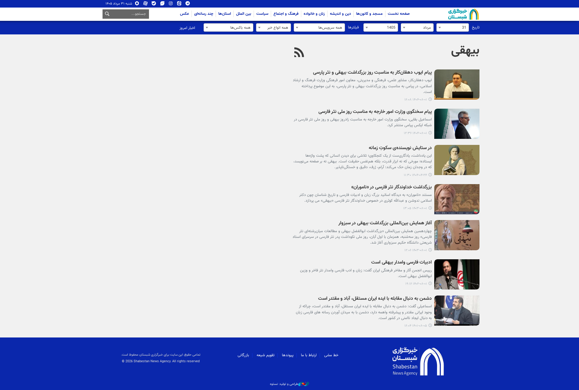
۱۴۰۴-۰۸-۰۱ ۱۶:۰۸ (415, 99)
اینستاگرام (170, 4)
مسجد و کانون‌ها (369, 14)
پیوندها (287, 355)
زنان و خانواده (314, 14)
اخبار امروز (187, 28)
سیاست (262, 14)
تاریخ (475, 27)
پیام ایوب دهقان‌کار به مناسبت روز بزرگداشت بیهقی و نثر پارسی (372, 72)
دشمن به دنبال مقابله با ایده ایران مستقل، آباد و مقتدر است (375, 299)
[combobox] (452, 27)
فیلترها (353, 27)
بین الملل (243, 14)
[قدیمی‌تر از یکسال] (456, 160)
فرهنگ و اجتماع (286, 14)
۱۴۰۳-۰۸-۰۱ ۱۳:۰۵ (415, 208)
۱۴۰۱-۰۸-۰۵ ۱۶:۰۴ (415, 325)
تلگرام (187, 4)
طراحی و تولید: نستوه (284, 384)
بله (153, 4)
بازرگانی (243, 355)
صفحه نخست (399, 14)
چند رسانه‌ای (203, 14)
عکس (184, 14)
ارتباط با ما (309, 355)
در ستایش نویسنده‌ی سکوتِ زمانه (400, 148)
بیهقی (465, 50)
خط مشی (331, 355)
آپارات (145, 4)
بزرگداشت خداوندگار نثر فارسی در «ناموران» (391, 187)
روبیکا (137, 4)
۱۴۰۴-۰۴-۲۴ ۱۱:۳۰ (415, 175)
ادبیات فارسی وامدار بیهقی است (401, 262)
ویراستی (162, 4)
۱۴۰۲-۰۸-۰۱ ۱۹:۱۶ (416, 283)
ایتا (179, 4)
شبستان (446, 14)
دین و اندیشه (340, 14)
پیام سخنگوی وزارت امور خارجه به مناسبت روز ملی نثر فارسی (375, 112)
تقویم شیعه (265, 355)
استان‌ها (224, 14)
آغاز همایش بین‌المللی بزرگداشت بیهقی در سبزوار (385, 223)
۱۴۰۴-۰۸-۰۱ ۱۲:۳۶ (415, 133)
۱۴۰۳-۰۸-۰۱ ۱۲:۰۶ (415, 250)
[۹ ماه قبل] (456, 84)
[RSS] (299, 53)
